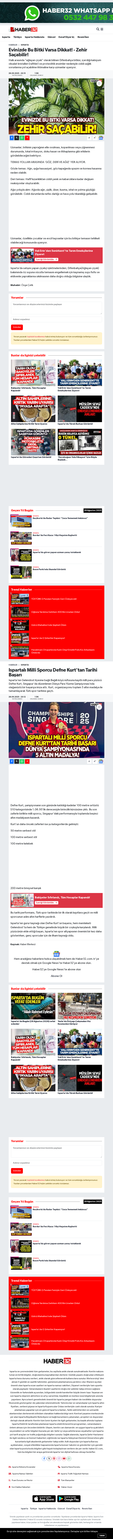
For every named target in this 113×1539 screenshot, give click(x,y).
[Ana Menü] (102, 29)
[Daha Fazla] (27, 138)
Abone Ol (56, 976)
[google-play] (69, 1498)
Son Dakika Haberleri (21, 1487)
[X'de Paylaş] (16, 138)
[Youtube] (64, 1458)
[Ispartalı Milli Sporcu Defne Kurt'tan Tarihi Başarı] (56, 730)
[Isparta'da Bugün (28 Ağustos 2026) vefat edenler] (33, 1006)
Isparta (6, 37)
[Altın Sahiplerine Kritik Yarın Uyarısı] (33, 409)
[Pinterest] (54, 1458)
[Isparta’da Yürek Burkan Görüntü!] (80, 409)
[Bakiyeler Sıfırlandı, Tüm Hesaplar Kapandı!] (33, 373)
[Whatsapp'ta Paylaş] (22, 138)
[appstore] (44, 1498)
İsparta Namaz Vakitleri (22, 1474)
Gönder (17, 327)
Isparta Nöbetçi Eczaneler (23, 1467)
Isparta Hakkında (34, 37)
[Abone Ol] (101, 138)
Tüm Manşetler (67, 1480)
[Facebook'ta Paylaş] (12, 138)
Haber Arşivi (66, 1487)
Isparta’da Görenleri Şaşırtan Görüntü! (31, 457)
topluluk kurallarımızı (36, 337)
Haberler (13, 45)
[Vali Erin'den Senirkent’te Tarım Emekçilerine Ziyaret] (80, 373)
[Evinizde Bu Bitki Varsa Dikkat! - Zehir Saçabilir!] (56, 106)
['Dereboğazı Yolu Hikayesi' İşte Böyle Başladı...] (80, 442)
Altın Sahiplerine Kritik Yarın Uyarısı (29, 424)
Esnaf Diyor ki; (66, 37)
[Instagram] (59, 1458)
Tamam (102, 1535)
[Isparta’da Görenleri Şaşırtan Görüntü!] (33, 442)
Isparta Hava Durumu (70, 1467)
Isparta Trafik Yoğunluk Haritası (74, 1474)
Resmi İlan (83, 37)
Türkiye (17, 37)
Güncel (51, 37)
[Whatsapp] (69, 1458)
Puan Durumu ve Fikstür (22, 1480)
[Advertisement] (56, 215)
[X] (49, 1458)
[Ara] (97, 29)
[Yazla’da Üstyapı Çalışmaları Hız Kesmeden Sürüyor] (80, 1006)
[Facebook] (44, 1458)
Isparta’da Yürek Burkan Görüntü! (75, 424)
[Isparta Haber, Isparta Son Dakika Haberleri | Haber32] (23, 29)
